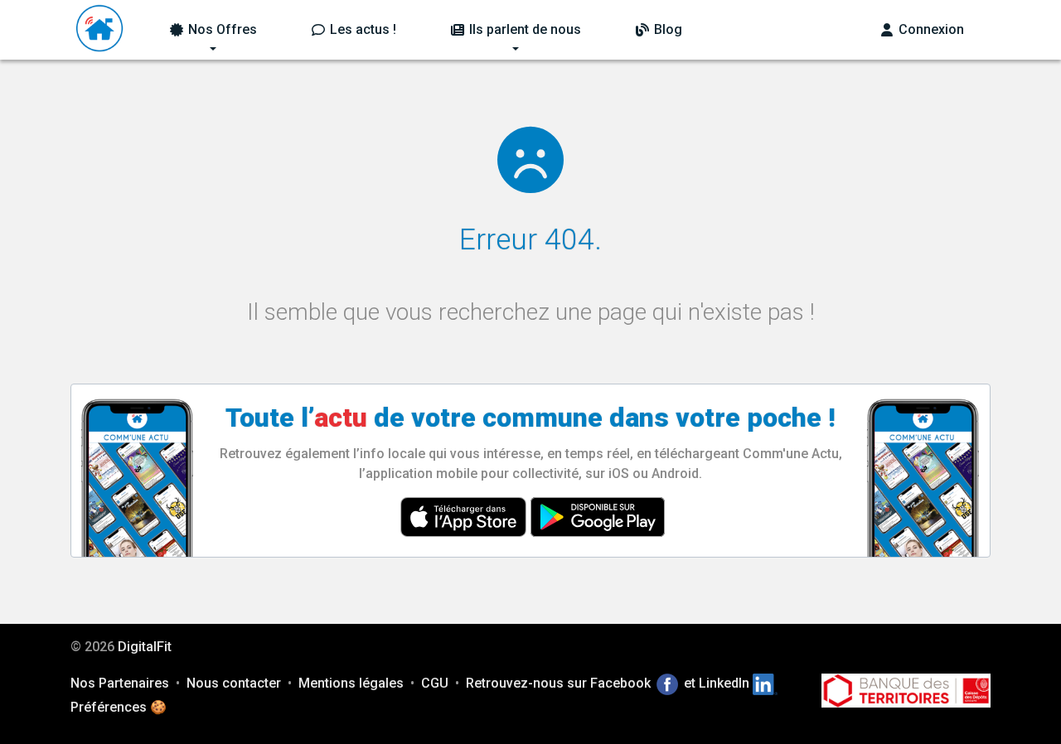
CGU (434, 683)
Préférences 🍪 (118, 707)
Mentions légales (351, 683)
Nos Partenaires (119, 683)
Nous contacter (234, 683)
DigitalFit (145, 647)
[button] (212, 30)
